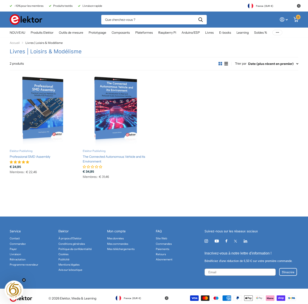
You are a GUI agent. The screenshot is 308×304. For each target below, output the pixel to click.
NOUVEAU (17, 33)
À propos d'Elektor (70, 238)
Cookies (63, 254)
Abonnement (164, 259)
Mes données (115, 238)
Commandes (164, 243)
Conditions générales (71, 243)
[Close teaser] (24, 280)
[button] (14, 289)
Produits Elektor (42, 33)
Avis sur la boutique (70, 269)
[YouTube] (217, 241)
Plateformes (144, 33)
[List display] (226, 64)
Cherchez (200, 19)
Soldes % (260, 33)
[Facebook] (226, 241)
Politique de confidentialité (75, 249)
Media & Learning (83, 298)
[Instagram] (206, 241)
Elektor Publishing (21, 151)
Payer (13, 249)
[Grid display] (220, 64)
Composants (121, 33)
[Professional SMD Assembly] (44, 111)
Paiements (162, 249)
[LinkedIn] (245, 241)
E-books (225, 33)
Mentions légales (69, 264)
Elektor (63, 231)
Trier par (240, 63)
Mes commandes (117, 243)
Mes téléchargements (121, 249)
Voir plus (277, 33)
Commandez (18, 243)
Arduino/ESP (191, 33)
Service (15, 231)
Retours (161, 254)
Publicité (63, 259)
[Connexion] (284, 19)
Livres (209, 33)
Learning (243, 33)
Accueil (15, 43)
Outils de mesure (71, 33)
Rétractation (17, 259)
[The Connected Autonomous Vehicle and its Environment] (117, 111)
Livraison (15, 254)
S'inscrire (288, 272)
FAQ (159, 231)
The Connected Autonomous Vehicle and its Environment (114, 159)
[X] (235, 241)
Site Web (161, 238)
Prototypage (97, 33)
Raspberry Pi (167, 33)
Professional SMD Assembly (30, 157)
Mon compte (116, 231)
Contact (15, 238)
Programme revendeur (24, 264)
